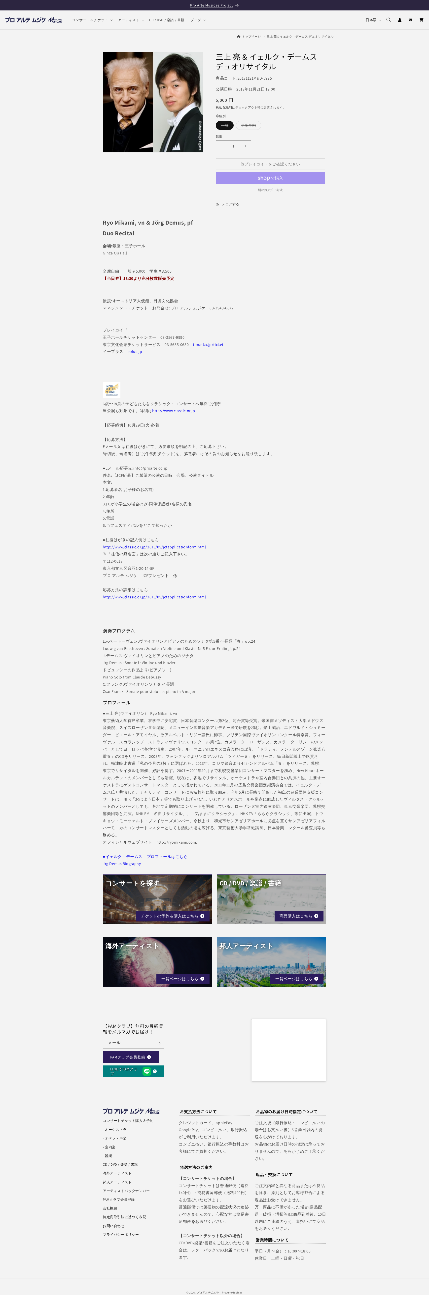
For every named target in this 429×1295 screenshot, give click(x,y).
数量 (219, 136)
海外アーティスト (117, 1173)
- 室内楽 (109, 1147)
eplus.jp (135, 351)
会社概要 (110, 1208)
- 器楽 (107, 1155)
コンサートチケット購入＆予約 (128, 1120)
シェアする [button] (230, 203)
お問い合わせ (114, 1226)
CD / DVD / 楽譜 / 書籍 (120, 1164)
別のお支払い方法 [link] (270, 190)
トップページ (251, 36)
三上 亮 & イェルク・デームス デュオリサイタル (300, 36)
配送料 (227, 107)
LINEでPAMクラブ (124, 1071)
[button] (92, 20)
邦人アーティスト (117, 1182)
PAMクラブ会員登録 (127, 1057)
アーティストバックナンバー (126, 1191)
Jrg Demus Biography (122, 863)
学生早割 (250, 126)
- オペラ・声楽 (115, 1138)
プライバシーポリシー (121, 1234)
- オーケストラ (115, 1129)
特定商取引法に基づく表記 (124, 1217)
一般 (226, 126)
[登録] (158, 1043)
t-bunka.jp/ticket (208, 344)
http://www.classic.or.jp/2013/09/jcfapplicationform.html (154, 547)
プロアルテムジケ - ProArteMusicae (220, 1292)
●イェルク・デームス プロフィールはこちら (145, 856)
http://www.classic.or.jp (173, 410)
